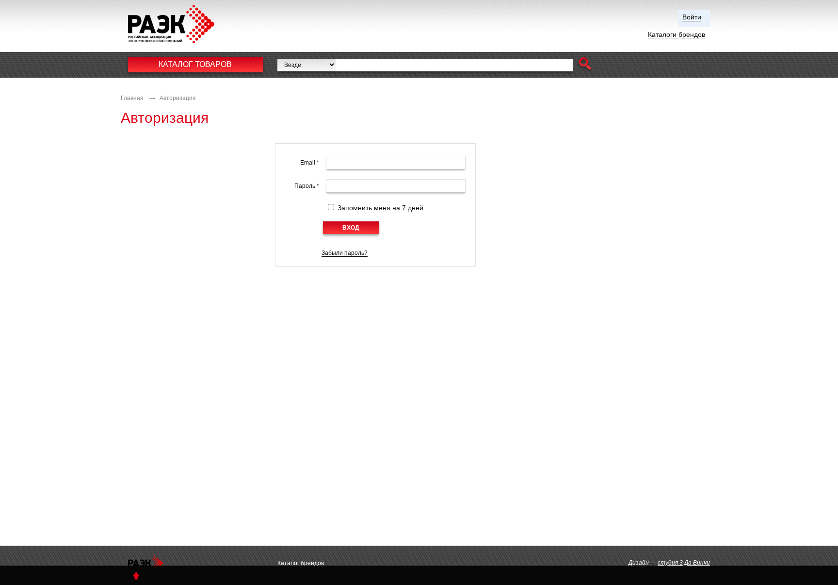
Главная (132, 98)
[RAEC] (180, 24)
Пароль (306, 186)
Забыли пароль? (345, 253)
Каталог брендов (300, 563)
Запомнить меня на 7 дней (380, 208)
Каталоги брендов (676, 34)
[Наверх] (136, 575)
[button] (585, 65)
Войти (691, 17)
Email (309, 162)
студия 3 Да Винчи (684, 562)
